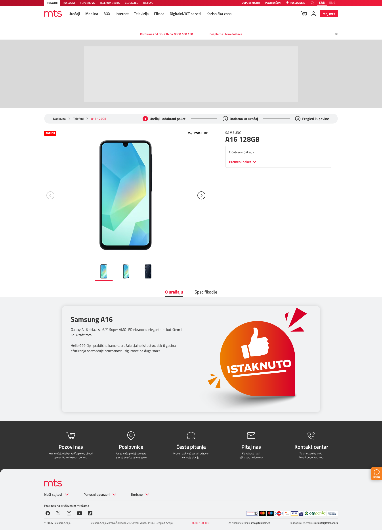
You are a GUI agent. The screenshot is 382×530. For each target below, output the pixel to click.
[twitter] (58, 512)
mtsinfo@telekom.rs (326, 523)
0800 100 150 (183, 34)
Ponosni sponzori (97, 494)
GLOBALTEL (131, 3)
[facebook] (47, 512)
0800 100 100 (315, 457)
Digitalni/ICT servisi (185, 14)
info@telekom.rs (260, 523)
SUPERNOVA (87, 3)
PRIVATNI (52, 3)
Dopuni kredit (251, 3)
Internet (122, 14)
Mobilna (91, 14)
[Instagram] (69, 512)
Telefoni (78, 118)
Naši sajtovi (53, 494)
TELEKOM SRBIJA (110, 3)
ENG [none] (332, 2)
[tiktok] (90, 512)
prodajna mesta (137, 453)
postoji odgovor (200, 453)
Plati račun (273, 3)
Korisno (137, 494)
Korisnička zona (219, 14)
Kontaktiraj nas (250, 453)
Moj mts (329, 13)
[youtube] (79, 512)
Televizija (141, 14)
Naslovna (59, 118)
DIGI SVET (149, 3)
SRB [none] (322, 2)
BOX (106, 14)
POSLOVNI (69, 3)
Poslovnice (297, 3)
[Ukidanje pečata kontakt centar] (252, 513)
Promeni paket (240, 162)
